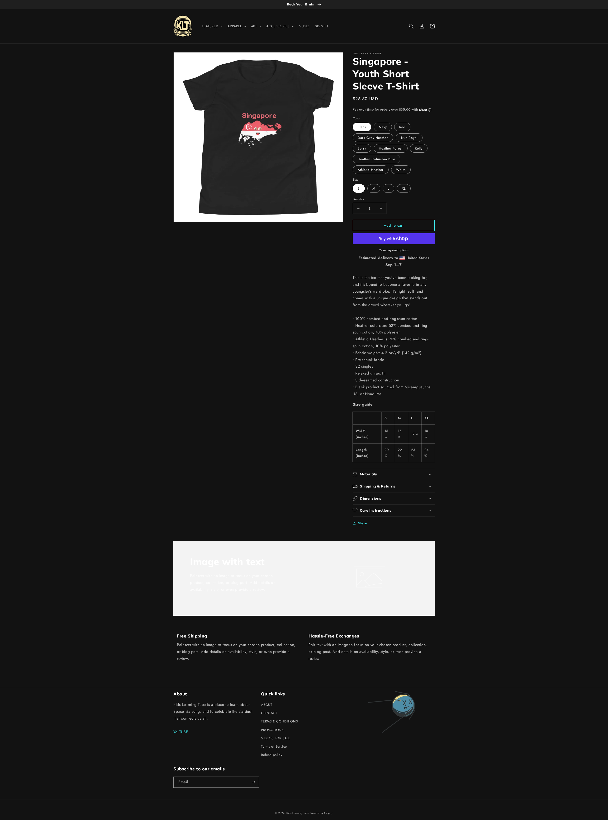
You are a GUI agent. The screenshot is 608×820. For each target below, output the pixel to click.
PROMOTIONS (272, 729)
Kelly (419, 148)
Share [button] (362, 523)
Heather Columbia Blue (376, 159)
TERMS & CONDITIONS (279, 721)
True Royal (409, 137)
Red (402, 127)
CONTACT (269, 713)
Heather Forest (391, 148)
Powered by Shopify (321, 813)
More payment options (393, 250)
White (401, 169)
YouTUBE (180, 732)
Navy (383, 127)
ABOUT (266, 704)
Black (362, 127)
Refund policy (271, 754)
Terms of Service (274, 746)
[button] (212, 26)
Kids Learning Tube (297, 813)
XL (404, 188)
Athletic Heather (371, 169)
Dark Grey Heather (373, 137)
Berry (362, 148)
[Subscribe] (253, 782)
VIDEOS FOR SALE (275, 738)
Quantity (358, 199)
